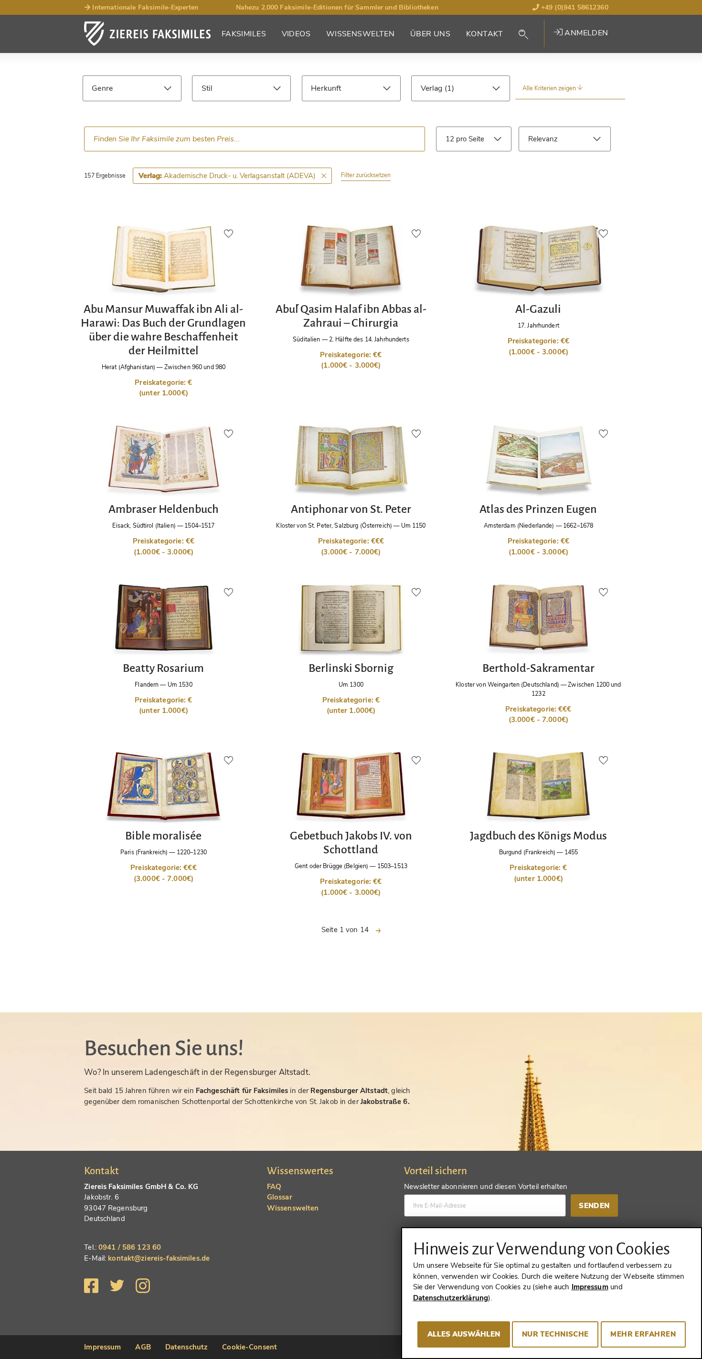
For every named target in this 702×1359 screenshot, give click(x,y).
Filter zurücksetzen (366, 175)
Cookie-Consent (249, 1347)
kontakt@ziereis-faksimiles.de (159, 1258)
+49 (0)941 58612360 (573, 7)
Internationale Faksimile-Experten (144, 7)
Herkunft (326, 88)
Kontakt (484, 34)
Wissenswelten (360, 34)
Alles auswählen (463, 1334)
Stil (207, 88)
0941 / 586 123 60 (129, 1247)
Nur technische (555, 1334)
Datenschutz (186, 1347)
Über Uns (430, 34)
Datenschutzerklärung (451, 1298)
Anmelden (585, 33)
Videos (296, 34)
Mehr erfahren (643, 1334)
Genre (102, 88)
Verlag (433, 88)
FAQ (274, 1186)
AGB (142, 1347)
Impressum (102, 1347)
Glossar (279, 1197)
